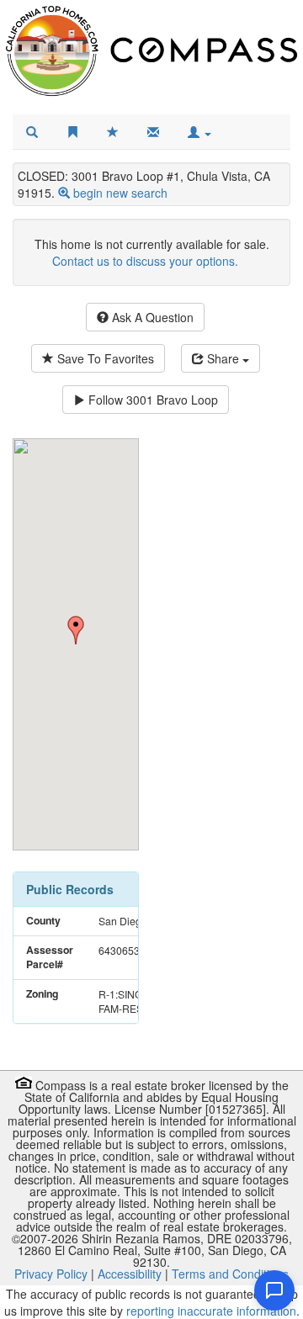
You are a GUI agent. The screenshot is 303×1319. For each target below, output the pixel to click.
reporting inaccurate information (211, 1310)
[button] (199, 132)
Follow (151, 399)
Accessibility (130, 1273)
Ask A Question (151, 317)
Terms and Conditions (230, 1273)
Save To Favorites (104, 358)
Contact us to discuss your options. (145, 260)
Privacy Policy (51, 1273)
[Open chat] (274, 1290)
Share (223, 358)
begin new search (120, 192)
